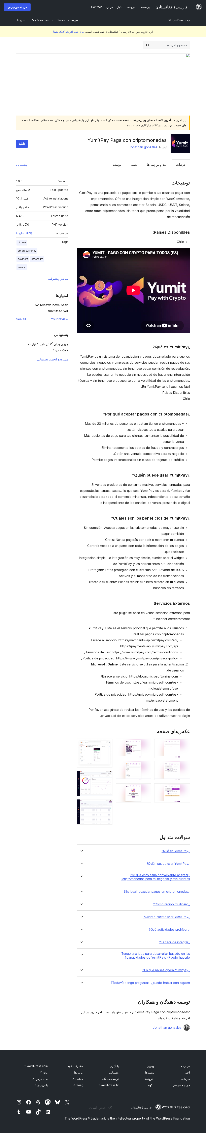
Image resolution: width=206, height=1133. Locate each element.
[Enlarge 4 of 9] (146, 744)
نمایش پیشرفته (58, 278)
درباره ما (185, 1066)
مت (44, 1072)
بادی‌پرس (40, 1085)
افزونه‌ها (149, 1079)
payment (23, 258)
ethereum (37, 258)
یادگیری (114, 1066)
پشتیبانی (21, 165)
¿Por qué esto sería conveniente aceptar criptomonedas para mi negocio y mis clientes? (155, 877)
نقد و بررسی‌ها (157, 165)
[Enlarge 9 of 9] (107, 805)
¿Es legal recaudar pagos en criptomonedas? (157, 892)
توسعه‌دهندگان (110, 1079)
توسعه (117, 165)
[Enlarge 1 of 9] (184, 744)
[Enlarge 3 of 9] (184, 789)
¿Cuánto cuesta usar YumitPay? (166, 917)
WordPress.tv (108, 1085)
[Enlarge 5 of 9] (146, 767)
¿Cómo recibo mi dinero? (171, 904)
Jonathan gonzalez (143, 147)
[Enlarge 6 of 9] (146, 789)
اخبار (187, 1072)
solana (22, 267)
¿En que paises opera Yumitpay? (166, 970)
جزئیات (181, 165)
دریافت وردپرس (17, 7)
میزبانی (185, 1079)
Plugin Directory (179, 20)
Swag (77, 1085)
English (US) (24, 233)
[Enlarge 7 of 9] (107, 744)
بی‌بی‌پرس (40, 1079)
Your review (59, 319)
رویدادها (78, 1072)
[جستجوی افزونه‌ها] (147, 45)
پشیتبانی (114, 1072)
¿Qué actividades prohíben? (169, 929)
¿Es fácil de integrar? (174, 942)
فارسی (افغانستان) (140, 1107)
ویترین (150, 1066)
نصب (134, 165)
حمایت (77, 1079)
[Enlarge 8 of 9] (107, 776)
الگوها (150, 1085)
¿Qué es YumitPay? (176, 851)
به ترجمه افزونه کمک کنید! (68, 31)
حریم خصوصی (181, 1085)
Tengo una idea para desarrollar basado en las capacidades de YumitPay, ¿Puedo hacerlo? (155, 955)
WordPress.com (35, 1066)
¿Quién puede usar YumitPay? (168, 864)
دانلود (22, 143)
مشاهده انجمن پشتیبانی (52, 359)
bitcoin (22, 242)
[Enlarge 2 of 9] (184, 767)
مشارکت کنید (75, 1066)
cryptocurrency (27, 250)
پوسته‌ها (149, 1072)
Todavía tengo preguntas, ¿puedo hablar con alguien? (150, 983)
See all (21, 319)
